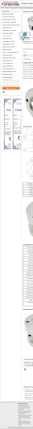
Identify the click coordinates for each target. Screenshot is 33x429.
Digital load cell (6, 49)
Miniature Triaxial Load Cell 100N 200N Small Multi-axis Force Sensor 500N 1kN (25, 417)
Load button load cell (7, 41)
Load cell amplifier (6, 66)
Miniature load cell (6, 14)
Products (7, 8)
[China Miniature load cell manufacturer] (10, 3)
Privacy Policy (12, 427)
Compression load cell (7, 30)
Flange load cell (6, 38)
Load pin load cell (6, 55)
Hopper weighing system (8, 71)
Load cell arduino (6, 60)
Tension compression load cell (9, 25)
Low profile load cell (7, 44)
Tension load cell (6, 33)
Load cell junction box (7, 68)
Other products (6, 74)
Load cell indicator (6, 63)
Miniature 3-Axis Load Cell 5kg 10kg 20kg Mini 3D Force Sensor (24, 412)
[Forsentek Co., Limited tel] (8, 94)
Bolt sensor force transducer (9, 52)
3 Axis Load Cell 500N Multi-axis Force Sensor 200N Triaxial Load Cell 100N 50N (24, 407)
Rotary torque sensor (7, 19)
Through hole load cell (7, 57)
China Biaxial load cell (21, 427)
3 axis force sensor (7, 16)
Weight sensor (6, 27)
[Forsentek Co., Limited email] (5, 93)
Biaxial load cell (14, 8)
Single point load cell (7, 47)
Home (2, 8)
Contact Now (12, 88)
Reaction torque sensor (8, 22)
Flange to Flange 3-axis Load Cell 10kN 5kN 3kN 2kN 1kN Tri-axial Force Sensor (24, 423)
